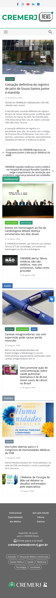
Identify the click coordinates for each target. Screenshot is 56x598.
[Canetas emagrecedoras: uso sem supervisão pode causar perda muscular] (28, 307)
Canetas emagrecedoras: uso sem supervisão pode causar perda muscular (25, 337)
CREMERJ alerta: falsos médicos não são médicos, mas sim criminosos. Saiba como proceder (34, 264)
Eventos (9, 442)
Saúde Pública (17, 562)
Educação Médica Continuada (34, 556)
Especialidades (11, 223)
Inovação (12, 556)
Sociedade (35, 567)
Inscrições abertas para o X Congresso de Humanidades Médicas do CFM (27, 450)
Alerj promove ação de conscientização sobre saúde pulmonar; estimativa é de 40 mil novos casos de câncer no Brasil (34, 375)
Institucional (26, 223)
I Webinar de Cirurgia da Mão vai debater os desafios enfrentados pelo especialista (35, 482)
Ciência (40, 517)
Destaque (10, 79)
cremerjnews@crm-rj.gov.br (28, 545)
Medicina (41, 562)
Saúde (34, 329)
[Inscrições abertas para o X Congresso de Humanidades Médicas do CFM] (28, 420)
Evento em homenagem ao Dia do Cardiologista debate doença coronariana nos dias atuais (25, 231)
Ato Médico (15, 521)
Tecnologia (21, 567)
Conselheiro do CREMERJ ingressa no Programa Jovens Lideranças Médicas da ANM (28, 152)
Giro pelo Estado (41, 512)
